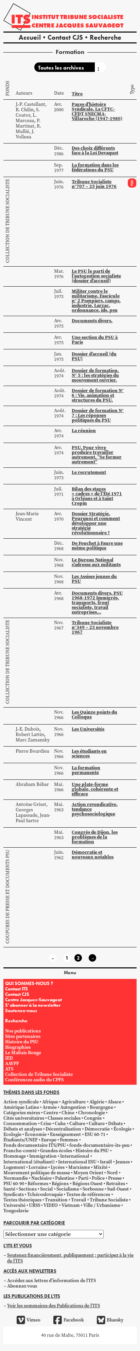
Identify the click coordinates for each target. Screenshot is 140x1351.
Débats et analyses (22, 1129)
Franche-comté (20, 1150)
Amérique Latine (21, 1107)
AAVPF (12, 1063)
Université (14, 1205)
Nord (112, 1173)
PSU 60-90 (13, 1183)
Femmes (69, 1140)
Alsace (114, 1102)
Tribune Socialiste (109, 1200)
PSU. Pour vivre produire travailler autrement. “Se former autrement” (97, 454)
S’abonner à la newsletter (32, 1005)
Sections (28, 1189)
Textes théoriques (22, 1200)
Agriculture (74, 1102)
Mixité (100, 1167)
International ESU (77, 1162)
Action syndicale (21, 1102)
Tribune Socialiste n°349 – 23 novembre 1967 (95, 627)
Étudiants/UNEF (20, 1140)
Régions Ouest (87, 1183)
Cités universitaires (23, 1118)
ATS (9, 1069)
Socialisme (67, 1189)
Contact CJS (65, 37)
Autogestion (73, 1107)
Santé (9, 1189)
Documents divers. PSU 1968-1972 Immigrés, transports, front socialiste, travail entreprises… (97, 602)
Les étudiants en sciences (89, 753)
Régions (60, 1183)
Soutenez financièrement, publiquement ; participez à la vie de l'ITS (70, 1258)
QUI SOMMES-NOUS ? (29, 983)
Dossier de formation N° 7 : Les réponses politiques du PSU (98, 415)
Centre (50, 1112)
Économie (36, 1134)
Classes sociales (64, 1118)
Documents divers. (92, 320)
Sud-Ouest (118, 1189)
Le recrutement (89, 472)
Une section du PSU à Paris (95, 339)
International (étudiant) (29, 1162)
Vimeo (33, 1320)
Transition (56, 1200)
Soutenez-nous (21, 1010)
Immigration (43, 1156)
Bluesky (115, 1320)
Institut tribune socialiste (77, 17)
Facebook (74, 1320)
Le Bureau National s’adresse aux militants (96, 562)
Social (46, 1189)
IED (9, 1058)
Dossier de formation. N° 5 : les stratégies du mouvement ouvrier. (95, 375)
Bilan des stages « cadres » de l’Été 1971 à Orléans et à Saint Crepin (97, 495)
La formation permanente (86, 770)
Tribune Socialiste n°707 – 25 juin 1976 (94, 184)
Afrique (50, 1102)
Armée (49, 1107)
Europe (48, 1140)
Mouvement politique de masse (36, 1173)
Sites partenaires (22, 1036)
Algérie (96, 1102)
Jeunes (123, 1162)
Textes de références (88, 1194)
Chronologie (91, 1112)
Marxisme (79, 1167)
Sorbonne (93, 1189)
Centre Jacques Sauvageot (77, 25)
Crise (45, 1123)
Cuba (60, 1123)
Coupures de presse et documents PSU (7, 897)
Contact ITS (16, 989)
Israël (106, 1162)
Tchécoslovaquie (45, 1194)
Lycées (58, 1167)
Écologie (122, 1129)
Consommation (20, 1123)
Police (98, 1178)
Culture (77, 1123)
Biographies (18, 1047)
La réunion (84, 430)
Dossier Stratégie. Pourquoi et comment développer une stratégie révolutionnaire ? (96, 523)
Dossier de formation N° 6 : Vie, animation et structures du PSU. (98, 395)
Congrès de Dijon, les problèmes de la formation (95, 837)
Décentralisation (63, 1129)
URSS (34, 1205)
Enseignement (65, 1134)
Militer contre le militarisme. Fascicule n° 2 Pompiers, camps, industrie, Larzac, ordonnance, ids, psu (96, 300)
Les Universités (88, 729)
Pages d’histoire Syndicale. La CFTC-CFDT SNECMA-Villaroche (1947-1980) (97, 111)
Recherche (105, 37)
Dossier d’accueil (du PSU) (94, 356)
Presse (115, 1178)
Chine (68, 1112)
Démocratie (97, 1129)
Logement (14, 1167)
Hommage (14, 1156)
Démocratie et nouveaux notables (92, 854)
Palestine (64, 1178)
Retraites (115, 1183)
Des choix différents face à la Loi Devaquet (95, 150)
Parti (83, 1178)
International (74, 1156)
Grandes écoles (56, 1150)
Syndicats (13, 1194)
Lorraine (38, 1167)
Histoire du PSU (21, 1042)
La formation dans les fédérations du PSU (95, 167)
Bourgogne (101, 1107)
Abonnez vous (22, 1286)
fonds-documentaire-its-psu (99, 1145)
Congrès (93, 1118)
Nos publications (23, 1031)
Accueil (30, 37)
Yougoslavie (16, 1211)
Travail (78, 1200)
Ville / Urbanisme (101, 1205)
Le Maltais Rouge (23, 1052)
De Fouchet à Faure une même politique (97, 545)
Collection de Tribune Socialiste (7, 221)
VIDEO (50, 1205)
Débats (115, 1123)
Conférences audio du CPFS (34, 1080)
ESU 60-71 (95, 1134)
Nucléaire (41, 1178)
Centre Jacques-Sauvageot (33, 1000)
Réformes (38, 1183)
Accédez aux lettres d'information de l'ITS (51, 1280)
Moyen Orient (88, 1173)
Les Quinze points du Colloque (94, 714)
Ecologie (12, 1134)
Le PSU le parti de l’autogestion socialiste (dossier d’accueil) (96, 276)
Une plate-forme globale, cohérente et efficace (95, 789)
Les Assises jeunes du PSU (94, 578)
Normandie (15, 1178)
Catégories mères (21, 1112)
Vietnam (71, 1205)
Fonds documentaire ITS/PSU (34, 1145)
